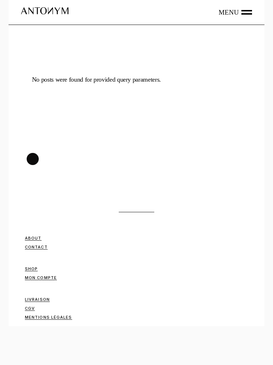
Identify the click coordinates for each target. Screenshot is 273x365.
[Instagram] (33, 159)
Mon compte (41, 277)
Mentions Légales (48, 317)
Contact (36, 247)
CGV (30, 308)
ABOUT (33, 238)
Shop (31, 268)
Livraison (37, 299)
